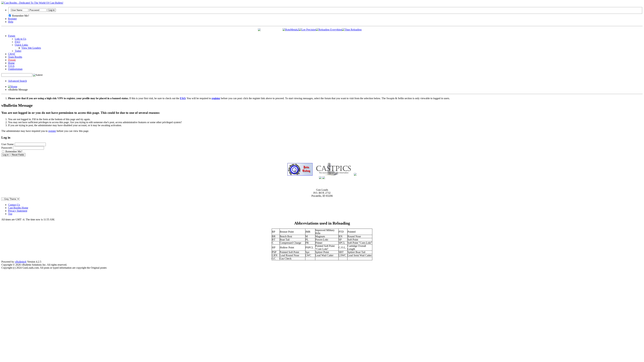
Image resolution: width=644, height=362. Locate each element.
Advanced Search (17, 80)
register (52, 131)
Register (12, 18)
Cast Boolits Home (18, 207)
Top (10, 213)
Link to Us (20, 38)
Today (18, 50)
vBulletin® (20, 261)
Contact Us (14, 204)
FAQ (17, 41)
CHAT (11, 53)
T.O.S (11, 66)
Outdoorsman (15, 69)
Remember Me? (20, 15)
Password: (6, 147)
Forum (11, 35)
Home (11, 63)
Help (10, 21)
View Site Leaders (31, 47)
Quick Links (21, 44)
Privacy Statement (17, 210)
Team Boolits (15, 56)
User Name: (7, 144)
